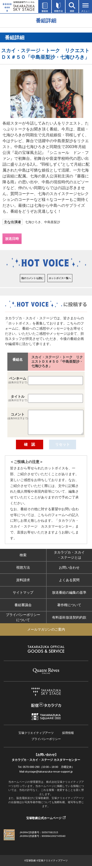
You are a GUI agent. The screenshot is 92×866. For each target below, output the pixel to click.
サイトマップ (23, 592)
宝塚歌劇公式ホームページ (44, 818)
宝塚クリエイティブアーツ (36, 733)
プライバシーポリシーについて (23, 617)
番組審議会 (23, 605)
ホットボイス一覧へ (60, 278)
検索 (23, 555)
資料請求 (23, 580)
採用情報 (68, 733)
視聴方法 (23, 567)
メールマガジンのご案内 (46, 629)
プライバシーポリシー (46, 739)
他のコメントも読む (32, 278)
